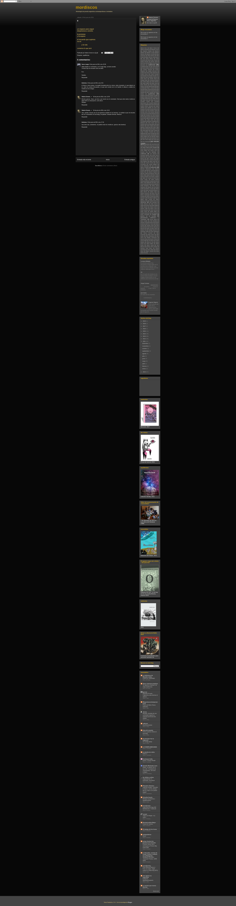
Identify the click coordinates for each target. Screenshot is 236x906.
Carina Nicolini (155, 66)
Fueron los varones (148, 824)
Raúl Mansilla (153, 220)
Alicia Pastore (151, 55)
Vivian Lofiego (150, 249)
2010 (144, 372)
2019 (144, 321)
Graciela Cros (149, 115)
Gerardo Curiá (144, 110)
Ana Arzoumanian (147, 725)
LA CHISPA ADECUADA (150, 747)
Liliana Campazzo (150, 159)
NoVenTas (143, 202)
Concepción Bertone (154, 80)
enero (144, 368)
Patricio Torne (153, 208)
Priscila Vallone (153, 219)
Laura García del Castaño (150, 147)
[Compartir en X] (109, 53)
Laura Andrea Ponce (145, 145)
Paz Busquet (154, 213)
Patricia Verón (153, 206)
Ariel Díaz (143, 63)
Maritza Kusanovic (145, 193)
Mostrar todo (156, 891)
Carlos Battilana (155, 68)
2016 (144, 328)
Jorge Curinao (154, 130)
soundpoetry (147, 865)
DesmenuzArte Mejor (149, 822)
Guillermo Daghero (150, 118)
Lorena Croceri (149, 162)
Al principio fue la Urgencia (148, 739)
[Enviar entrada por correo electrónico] (102, 52)
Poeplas (154, 214)
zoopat (145, 814)
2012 (144, 338)
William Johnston (150, 251)
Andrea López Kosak (152, 60)
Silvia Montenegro (150, 236)
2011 (144, 341)
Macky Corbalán (144, 167)
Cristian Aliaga (146, 81)
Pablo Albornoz (144, 203)
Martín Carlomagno (145, 194)
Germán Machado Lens (150, 765)
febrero (144, 366)
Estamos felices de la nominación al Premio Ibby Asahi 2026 (150, 846)
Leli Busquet (153, 153)
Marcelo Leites (153, 173)
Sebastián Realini (145, 231)
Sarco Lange (85, 64)
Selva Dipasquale (155, 231)
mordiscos (86, 7)
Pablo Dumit (154, 203)
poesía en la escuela (148, 216)
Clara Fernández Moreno (151, 77)
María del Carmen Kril (148, 178)
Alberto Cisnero (153, 48)
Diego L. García (150, 87)
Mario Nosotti (149, 190)
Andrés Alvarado (144, 61)
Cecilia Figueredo (153, 72)
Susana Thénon (153, 239)
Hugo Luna (150, 119)
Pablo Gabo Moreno (145, 205)
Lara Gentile (145, 141)
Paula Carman (153, 210)
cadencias (151, 65)
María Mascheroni (150, 184)
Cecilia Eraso (144, 72)
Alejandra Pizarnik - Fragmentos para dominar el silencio (150, 695)
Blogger (130, 902)
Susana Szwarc (144, 239)
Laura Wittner (144, 150)
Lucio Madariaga (145, 165)
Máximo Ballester (153, 197)
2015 (144, 331)
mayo (144, 361)
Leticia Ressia (151, 156)
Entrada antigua (129, 159)
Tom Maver (151, 240)
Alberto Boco (144, 48)
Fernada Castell (145, 101)
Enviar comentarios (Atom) (110, 165)
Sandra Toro (143, 229)
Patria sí (145, 753)
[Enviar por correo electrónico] (105, 53)
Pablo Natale (154, 205)
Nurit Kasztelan (153, 202)
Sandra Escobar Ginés (151, 228)
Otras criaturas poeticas (150, 683)
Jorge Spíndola (151, 134)
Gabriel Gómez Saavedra (147, 106)
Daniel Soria (154, 83)
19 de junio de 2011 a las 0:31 (95, 83)
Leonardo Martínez (145, 155)
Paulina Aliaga (153, 211)
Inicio (108, 159)
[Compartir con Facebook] (111, 53)
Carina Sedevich (146, 68)
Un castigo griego (147, 741)
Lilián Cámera (150, 158)
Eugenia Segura (144, 97)
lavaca (145, 712)
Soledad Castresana (152, 237)
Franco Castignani (145, 104)
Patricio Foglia (144, 208)
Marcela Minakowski (146, 168)
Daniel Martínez (155, 81)
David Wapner (153, 84)
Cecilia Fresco (144, 74)
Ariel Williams (150, 63)
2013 (144, 336)
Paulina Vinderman (145, 213)
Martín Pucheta (150, 196)
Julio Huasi (156, 139)
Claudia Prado (144, 80)
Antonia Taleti (154, 61)
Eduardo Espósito (151, 90)
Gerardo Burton (153, 109)
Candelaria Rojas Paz (146, 66)
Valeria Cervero (86, 96)
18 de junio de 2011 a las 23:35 (97, 64)
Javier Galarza (150, 125)
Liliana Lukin (152, 161)
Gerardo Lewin (153, 110)
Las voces (154, 141)
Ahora (144, 836)
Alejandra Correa (155, 49)
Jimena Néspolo (146, 128)
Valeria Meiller (149, 243)
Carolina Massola (147, 69)
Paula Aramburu (144, 210)
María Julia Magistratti (146, 182)
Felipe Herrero (154, 100)
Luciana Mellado (153, 164)
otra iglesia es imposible (147, 876)
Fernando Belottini (153, 103)
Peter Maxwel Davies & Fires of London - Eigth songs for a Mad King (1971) (150, 869)
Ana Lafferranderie (154, 57)
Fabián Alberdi (155, 98)
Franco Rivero (154, 104)
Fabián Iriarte (145, 100)
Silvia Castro (151, 234)
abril (143, 363)
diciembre (145, 343)
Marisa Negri (153, 191)
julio (143, 356)
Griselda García (147, 797)
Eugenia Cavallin (153, 95)
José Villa (151, 136)
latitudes (148, 144)
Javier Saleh (156, 127)
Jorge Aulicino (145, 130)
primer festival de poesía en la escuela (149, 842)
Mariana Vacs (151, 187)
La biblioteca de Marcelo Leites (148, 676)
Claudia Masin (153, 78)
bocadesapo (147, 805)
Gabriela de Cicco (152, 107)
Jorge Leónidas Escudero (147, 131)
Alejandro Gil (149, 52)
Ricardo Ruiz (152, 222)
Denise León (143, 86)
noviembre (145, 346)
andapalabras (147, 834)
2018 (144, 323)
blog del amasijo (148, 730)
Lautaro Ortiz (153, 150)
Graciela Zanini (149, 116)
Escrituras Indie (148, 759)
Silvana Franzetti (148, 233)
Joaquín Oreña (155, 128)
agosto (144, 353)
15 (141, 272)
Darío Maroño (144, 84)
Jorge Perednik (151, 133)
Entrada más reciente (84, 159)
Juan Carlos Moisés (147, 139)
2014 (144, 333)
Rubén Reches (150, 226)
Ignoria (145, 692)
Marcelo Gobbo (144, 173)
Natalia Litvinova (153, 200)
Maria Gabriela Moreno (152, 181)
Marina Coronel (149, 188)
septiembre (145, 351)
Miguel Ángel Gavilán (146, 199)
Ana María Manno (148, 58)
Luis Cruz (154, 165)
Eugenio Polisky (153, 97)
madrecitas (153, 167)
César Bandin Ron (150, 75)
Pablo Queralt (144, 206)
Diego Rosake (148, 89)
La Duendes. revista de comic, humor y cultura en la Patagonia (150, 854)
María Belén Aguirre (145, 175)
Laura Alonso (154, 144)
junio (143, 358)
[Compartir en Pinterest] (112, 53)
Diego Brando (151, 86)
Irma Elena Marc (150, 124)
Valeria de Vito (150, 242)
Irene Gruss (151, 122)
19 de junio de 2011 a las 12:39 (101, 96)
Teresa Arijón (144, 240)
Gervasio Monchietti (149, 113)
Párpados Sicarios (148, 786)
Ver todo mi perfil (152, 23)
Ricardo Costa (144, 222)
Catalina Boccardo (152, 71)
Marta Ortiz (154, 193)
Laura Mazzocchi (145, 149)
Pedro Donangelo (145, 214)
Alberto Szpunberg (145, 49)
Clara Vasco (144, 78)
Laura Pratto (154, 149)
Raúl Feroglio (144, 220)
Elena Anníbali (149, 92)
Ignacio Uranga (151, 121)
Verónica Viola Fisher (146, 248)
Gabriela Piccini (144, 109)
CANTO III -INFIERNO (149, 678)
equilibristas (86, 55)
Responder (84, 77)
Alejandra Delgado (147, 51)
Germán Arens (144, 112)
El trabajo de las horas (150, 829)
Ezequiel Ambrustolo (145, 98)
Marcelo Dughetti (153, 172)
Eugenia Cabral (144, 95)
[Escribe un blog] (107, 53)
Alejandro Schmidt (150, 54)
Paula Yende (144, 211)
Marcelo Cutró (150, 170)
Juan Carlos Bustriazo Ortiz (152, 138)
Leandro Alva (144, 152)
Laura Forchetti (155, 145)
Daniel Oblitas (146, 83)
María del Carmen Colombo (152, 176)
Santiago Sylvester (153, 229)
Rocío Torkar (150, 223)
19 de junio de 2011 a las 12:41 (101, 110)
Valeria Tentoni (150, 245)
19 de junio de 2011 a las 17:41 (95, 122)
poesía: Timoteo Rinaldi (149, 760)
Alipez (147, 57)
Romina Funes (150, 225)
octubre (144, 348)
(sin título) (144, 293)
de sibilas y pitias (148, 777)
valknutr (145, 723)
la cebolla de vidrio (149, 752)
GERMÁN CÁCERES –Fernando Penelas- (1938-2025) (150, 859)
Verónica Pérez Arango (151, 246)
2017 (144, 326)
